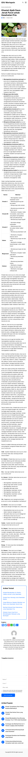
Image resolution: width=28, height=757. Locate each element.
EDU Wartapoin (8, 2)
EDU (4, 17)
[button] (23, 2)
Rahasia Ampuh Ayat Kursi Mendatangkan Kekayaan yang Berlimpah (11, 614)
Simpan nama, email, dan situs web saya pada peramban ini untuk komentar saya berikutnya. (12, 691)
